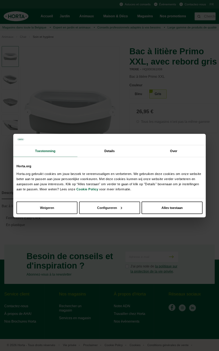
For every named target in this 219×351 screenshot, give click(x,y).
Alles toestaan (172, 207)
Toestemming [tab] (45, 151)
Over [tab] (173, 151)
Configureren (107, 207)
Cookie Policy (87, 189)
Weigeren (47, 207)
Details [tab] (109, 151)
